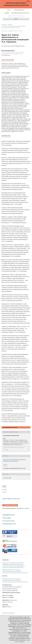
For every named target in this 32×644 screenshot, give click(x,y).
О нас (8, 10)
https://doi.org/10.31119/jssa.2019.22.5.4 (14, 46)
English (4, 492)
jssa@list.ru (9, 606)
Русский (4, 489)
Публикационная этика (9, 523)
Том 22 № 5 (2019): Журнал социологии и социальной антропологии (13, 27)
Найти (16, 18)
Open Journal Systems (8, 613)
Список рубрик (6, 518)
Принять (22, 641)
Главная (4, 24)
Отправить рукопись (10, 505)
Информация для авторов (20, 13)
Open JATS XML (7, 477)
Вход (28, 1)
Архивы (6, 13)
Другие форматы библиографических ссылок (14, 448)
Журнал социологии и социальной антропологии (16, 4)
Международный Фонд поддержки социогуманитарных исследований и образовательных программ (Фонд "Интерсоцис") (15, 571)
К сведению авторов (8, 520)
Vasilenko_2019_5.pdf (10, 427)
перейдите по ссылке (22, 508)
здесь (25, 627)
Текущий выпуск (19, 10)
